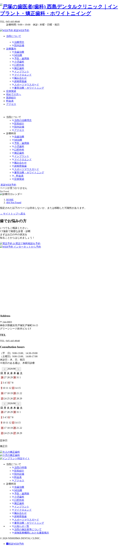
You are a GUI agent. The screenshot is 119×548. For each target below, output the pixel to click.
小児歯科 (19, 61)
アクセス (11, 104)
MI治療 (18, 55)
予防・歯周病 (21, 58)
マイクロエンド (23, 74)
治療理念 (19, 42)
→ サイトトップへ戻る (12, 213)
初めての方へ (13, 94)
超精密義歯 (20, 81)
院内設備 (19, 45)
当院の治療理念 (23, 120)
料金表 (10, 101)
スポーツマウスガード (26, 84)
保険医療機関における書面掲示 (31, 532)
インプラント (21, 71)
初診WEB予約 (21, 30)
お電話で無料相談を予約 (26, 243)
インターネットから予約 (27, 246)
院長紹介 (19, 123)
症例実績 (11, 91)
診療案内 (11, 48)
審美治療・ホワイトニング (29, 88)
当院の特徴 (20, 467)
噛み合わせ (20, 78)
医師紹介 (11, 97)
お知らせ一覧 (21, 526)
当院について (13, 36)
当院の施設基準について (28, 529)
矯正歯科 (19, 68)
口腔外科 (19, 65)
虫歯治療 (19, 52)
